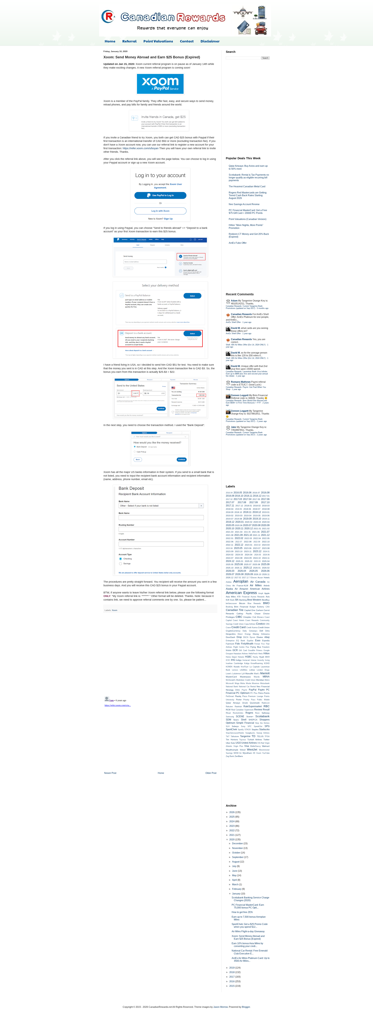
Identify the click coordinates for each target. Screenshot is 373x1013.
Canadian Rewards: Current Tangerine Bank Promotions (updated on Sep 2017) (244, 307)
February (237, 889)
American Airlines (260, 589)
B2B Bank (230, 600)
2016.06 (247, 492)
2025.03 (257, 561)
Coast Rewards (252, 620)
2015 (232, 986)
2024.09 (248, 558)
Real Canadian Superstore (242, 710)
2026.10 (257, 574)
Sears (236, 720)
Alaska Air (232, 589)
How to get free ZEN (242, 912)
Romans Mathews (241, 382)
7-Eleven (253, 578)
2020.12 (248, 528)
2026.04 (242, 571)
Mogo (237, 683)
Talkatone (235, 736)
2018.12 (257, 512)
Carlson (259, 610)
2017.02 (229, 499)
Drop (239, 637)
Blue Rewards (254, 603)
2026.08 (239, 574)
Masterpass (245, 677)
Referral (129, 41)
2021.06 (256, 532)
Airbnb (267, 585)
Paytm (261, 690)
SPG (267, 726)
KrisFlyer (244, 667)
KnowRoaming (257, 663)
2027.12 (245, 578)
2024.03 (239, 554)
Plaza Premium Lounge (252, 696)
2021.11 (256, 535)
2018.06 (247, 509)
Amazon (244, 589)
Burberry (260, 607)
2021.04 (238, 532)
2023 (232, 826)
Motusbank (265, 683)
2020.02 (248, 522)
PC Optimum (243, 693)
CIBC (239, 616)
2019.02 (229, 515)
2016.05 (238, 492)
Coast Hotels (238, 620)
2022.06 (229, 541)
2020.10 (230, 528)
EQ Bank (240, 641)
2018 (232, 972)
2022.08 (247, 541)
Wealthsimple (232, 750)
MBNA (266, 676)
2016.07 (256, 492)
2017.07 (230, 502)
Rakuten (229, 706)
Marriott (265, 673)
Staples (255, 729)
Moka (242, 683)
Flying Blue (255, 647)
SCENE (240, 716)
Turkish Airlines (254, 739)
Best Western (254, 600)
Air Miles (256, 585)
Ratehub (238, 706)
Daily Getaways (250, 631)
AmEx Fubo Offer (238, 243)
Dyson (252, 637)
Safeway (266, 713)
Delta (267, 631)
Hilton (266, 653)
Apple (267, 593)
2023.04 (229, 548)
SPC (249, 726)
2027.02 (237, 578)
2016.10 (239, 496)
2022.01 (229, 538)
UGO (238, 743)
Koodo (237, 666)
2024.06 (266, 555)
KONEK (229, 667)
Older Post (210, 773)
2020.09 (265, 525)
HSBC (248, 657)
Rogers (249, 713)
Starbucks (264, 729)
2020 (232, 839)
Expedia (266, 640)
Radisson (266, 703)
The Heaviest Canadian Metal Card (247, 186)
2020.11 (239, 528)
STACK (247, 729)
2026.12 (229, 577)
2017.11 (230, 505)
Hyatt (261, 657)
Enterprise (230, 641)
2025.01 (239, 561)
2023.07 (257, 548)
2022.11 (229, 545)
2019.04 (247, 515)
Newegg (229, 690)
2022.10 (266, 541)
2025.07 (247, 564)
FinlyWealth (247, 643)
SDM (228, 719)
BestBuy (266, 600)
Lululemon (236, 673)
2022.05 (266, 538)
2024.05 (257, 555)
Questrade (255, 703)
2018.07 (256, 509)
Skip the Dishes (262, 723)
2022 (232, 830)
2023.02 (257, 545)
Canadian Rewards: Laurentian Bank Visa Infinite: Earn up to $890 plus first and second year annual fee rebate (247, 373)
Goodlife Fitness (255, 650)
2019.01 (266, 512)
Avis (268, 596)
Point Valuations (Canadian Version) (247, 219)
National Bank (232, 686)
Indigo (239, 660)
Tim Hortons (232, 739)
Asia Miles (231, 596)
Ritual (228, 713)
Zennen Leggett (239, 395)
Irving (267, 660)
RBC (267, 706)
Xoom (114, 610)
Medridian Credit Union (245, 680)
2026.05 (253, 571)
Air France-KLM (240, 585)
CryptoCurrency (233, 631)
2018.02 (257, 505)
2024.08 (238, 558)
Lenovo (235, 670)
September (238, 857)
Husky (255, 657)
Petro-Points (264, 693)
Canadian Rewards (241, 314)
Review (258, 709)
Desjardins (231, 634)
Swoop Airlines (263, 733)
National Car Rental (247, 686)
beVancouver (231, 603)
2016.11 (248, 496)
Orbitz (237, 690)
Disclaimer (210, 41)
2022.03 (248, 538)
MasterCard (231, 677)
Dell (261, 631)
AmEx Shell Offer (233, 322)
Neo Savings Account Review (244, 204)
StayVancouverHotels (235, 733)
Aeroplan (240, 581)
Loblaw (252, 670)
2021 (232, 835)
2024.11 (266, 558)
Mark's (256, 673)
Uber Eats (230, 743)
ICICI (228, 660)
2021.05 (247, 532)
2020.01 (239, 522)
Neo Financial (263, 686)
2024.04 (248, 554)
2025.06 (238, 564)
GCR (235, 650)
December (237, 843)
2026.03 (230, 571)
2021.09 (238, 535)
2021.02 (266, 528)
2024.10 (257, 558)
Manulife (249, 673)
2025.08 (256, 564)
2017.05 (256, 499)
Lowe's (229, 673)
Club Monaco (258, 617)
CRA (268, 624)
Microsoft (230, 683)
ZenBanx (239, 756)
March (235, 884)
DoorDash (230, 637)
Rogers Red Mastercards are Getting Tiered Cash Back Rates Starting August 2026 (247, 195)
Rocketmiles (238, 713)
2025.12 (247, 567)
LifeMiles (243, 670)
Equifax (250, 641)
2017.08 (242, 502)
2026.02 (266, 568)
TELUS (260, 736)
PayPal (252, 690)
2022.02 (239, 538)
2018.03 (266, 505)
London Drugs (263, 670)
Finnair (257, 644)
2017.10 (265, 502)
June (235, 871)
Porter (239, 699)
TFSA (267, 736)
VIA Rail (260, 743)
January (236, 893)
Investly (260, 660)
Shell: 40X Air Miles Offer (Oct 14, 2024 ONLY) (245, 345)
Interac (254, 660)
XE (254, 753)
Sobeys (235, 726)
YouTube (266, 753)
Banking (243, 600)
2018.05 (238, 509)
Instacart (246, 660)
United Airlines (249, 743)
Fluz (247, 647)
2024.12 (230, 561)
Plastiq (238, 696)
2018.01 (248, 505)
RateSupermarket (252, 706)
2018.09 (229, 512)
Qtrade (245, 703)
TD (253, 736)
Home (110, 41)
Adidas (229, 582)
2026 (232, 812)
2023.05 (238, 548)
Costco (260, 623)
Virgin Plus (238, 746)
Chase (258, 613)
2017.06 (265, 499)
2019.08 (238, 519)
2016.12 (257, 496)
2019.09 (247, 518)
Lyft (243, 673)
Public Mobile (263, 700)
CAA (268, 607)
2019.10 (257, 518)
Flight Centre (239, 647)
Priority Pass (249, 700)
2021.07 (265, 532)
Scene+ (249, 716)
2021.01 (257, 528)
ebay (267, 637)
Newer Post (110, 773)
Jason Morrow (220, 1007)
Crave (228, 627)
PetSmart (230, 696)
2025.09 (265, 564)
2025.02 (248, 561)
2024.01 (266, 551)
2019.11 (266, 519)
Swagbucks (250, 733)
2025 (232, 817)
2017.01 (266, 496)
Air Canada (257, 581)
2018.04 (229, 509)
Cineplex (247, 617)
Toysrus (242, 740)
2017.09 (253, 502)
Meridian (260, 680)
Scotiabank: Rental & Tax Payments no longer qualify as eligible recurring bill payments (249, 178)
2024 (232, 821)
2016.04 (229, 493)
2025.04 (266, 561)
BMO (266, 603)
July (234, 866)
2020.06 (238, 525)
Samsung (230, 716)
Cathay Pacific (244, 613)
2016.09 (230, 496)
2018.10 (238, 512)
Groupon (229, 653)
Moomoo (255, 683)
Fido (237, 643)
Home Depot (231, 657)
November (237, 848)
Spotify (241, 729)
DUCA (245, 637)
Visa (246, 746)
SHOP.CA (253, 720)
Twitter (266, 739)
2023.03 (266, 545)
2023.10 (238, 551)
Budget (253, 607)
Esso (257, 640)
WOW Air (238, 753)
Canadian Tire (234, 610)
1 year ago (246, 322)
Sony (243, 726)
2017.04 (247, 499)
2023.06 (247, 548)
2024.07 (229, 558)
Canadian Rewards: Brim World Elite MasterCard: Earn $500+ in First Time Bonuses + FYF (246, 401)
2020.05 (230, 525)
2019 (232, 967)
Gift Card (243, 650)
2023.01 (248, 545)
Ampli (260, 593)
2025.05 (229, 564)
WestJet (252, 749)
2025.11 (238, 568)
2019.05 (257, 515)
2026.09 (248, 574)
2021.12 (265, 535)
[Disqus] (160, 652)
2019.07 (229, 519)
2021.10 (248, 535)
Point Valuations (158, 41)
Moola (248, 683)
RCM (228, 709)
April (234, 880)
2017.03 (238, 499)
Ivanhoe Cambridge (234, 663)
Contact (187, 41)
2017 (232, 977)
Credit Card (238, 627)
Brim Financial (241, 607)
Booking (229, 607)
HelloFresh (253, 653)
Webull (243, 750)
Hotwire (241, 657)
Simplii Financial (245, 723)
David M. (235, 328)
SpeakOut (258, 726)
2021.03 (229, 532)
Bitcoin (242, 603)
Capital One (249, 610)
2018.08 (266, 509)
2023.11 (247, 551)
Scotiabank (262, 716)
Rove (257, 713)
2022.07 (238, 542)
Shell (243, 719)
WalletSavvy (255, 746)
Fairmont (230, 644)
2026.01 (257, 568)
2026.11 (266, 574)
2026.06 (265, 571)
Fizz (263, 644)
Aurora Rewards (258, 597)
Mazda (256, 677)
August (236, 861)
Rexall (266, 709)
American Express (241, 593)
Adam (234, 300)
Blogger (246, 1007)
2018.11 (247, 512)
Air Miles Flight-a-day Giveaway (248, 931)
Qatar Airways (233, 703)
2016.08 (265, 492)
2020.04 (266, 522)
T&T (227, 736)
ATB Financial (243, 597)
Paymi (244, 690)
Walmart (266, 746)
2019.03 (238, 515)
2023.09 (229, 551)
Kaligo (246, 663)
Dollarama (265, 634)
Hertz (260, 653)
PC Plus (253, 693)
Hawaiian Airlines (241, 653)
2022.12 (239, 545)
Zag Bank (230, 756)
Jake (233, 427)
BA (237, 600)
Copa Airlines (249, 624)
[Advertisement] (248, 107)
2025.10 (229, 568)
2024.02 (229, 554)
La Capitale (255, 667)
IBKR (267, 657)
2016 (232, 981)
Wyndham (247, 753)
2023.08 (266, 548)
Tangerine (245, 736)
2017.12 (239, 505)
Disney (256, 634)
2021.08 (229, 535)
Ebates (260, 637)
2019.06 (266, 515)
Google (267, 650)
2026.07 (230, 574)
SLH (227, 726)
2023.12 (257, 551)
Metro (267, 680)
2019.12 (230, 522)
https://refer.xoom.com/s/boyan (141, 148)
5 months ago (262, 308)
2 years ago (262, 421)
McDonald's (231, 680)
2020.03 (257, 522)
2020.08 (256, 525)
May (234, 875)
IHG (233, 660)
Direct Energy (244, 634)
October (236, 852)
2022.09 (256, 542)
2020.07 (247, 525)
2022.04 (257, 538)
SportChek (231, 729)
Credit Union (264, 627)
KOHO (267, 663)
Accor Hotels (264, 577)
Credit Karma (251, 627)
